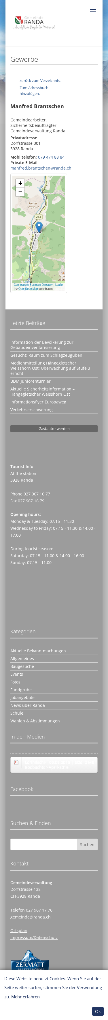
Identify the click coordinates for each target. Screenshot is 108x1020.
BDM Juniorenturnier (30, 381)
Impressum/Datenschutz (34, 937)
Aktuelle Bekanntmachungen (38, 650)
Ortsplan (18, 930)
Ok (98, 1011)
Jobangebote (22, 697)
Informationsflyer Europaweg (38, 402)
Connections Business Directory (33, 285)
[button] (39, 227)
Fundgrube (21, 689)
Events (16, 674)
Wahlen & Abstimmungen (35, 721)
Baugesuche (22, 666)
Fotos (15, 682)
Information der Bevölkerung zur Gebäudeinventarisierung (41, 345)
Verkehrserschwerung (31, 409)
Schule (16, 713)
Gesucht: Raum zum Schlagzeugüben (46, 355)
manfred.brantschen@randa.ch (40, 168)
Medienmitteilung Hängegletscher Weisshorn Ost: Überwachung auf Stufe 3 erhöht (50, 368)
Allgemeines (22, 658)
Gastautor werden (54, 428)
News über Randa (27, 705)
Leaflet (59, 285)
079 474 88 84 (51, 157)
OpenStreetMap (28, 289)
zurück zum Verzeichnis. (40, 80)
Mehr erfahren (25, 997)
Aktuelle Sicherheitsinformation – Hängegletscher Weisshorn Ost (42, 391)
